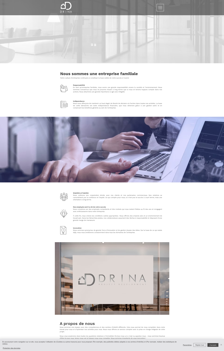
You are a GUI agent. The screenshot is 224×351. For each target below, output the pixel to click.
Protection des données (11, 348)
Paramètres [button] (187, 345)
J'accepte (212, 345)
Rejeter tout (199, 345)
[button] (160, 7)
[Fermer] (221, 345)
